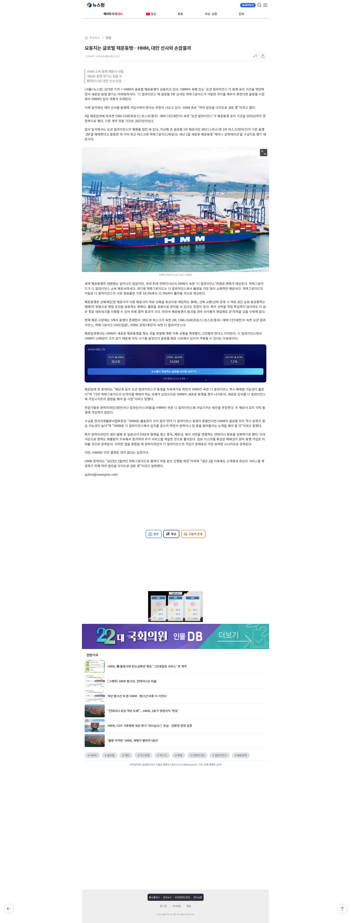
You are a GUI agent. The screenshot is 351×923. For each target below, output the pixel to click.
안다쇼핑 (197, 897)
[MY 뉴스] (248, 5)
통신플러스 (154, 897)
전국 (241, 14)
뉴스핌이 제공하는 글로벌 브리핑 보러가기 (174, 371)
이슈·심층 (211, 14)
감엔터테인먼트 (182, 897)
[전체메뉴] (266, 5)
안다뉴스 (167, 897)
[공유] (262, 56)
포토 (180, 14)
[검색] (259, 5)
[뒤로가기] (9, 908)
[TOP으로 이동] (342, 908)
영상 (153, 14)
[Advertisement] (175, 798)
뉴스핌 (95, 5)
